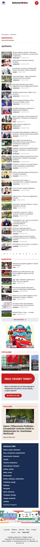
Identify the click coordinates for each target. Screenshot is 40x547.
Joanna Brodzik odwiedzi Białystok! (23, 188)
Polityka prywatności (14, 537)
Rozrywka (6, 488)
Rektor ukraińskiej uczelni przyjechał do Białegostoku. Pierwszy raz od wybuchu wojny (25, 118)
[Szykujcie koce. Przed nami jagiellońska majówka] (6, 198)
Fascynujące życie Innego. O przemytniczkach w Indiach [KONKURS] (24, 181)
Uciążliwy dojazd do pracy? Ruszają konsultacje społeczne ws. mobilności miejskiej (24, 237)
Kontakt (33, 530)
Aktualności (15, 136)
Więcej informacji (9, 437)
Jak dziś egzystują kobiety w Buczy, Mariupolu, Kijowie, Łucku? (23, 101)
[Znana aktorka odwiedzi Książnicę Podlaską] (6, 63)
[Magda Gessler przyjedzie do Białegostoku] (6, 126)
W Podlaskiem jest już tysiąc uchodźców (25, 244)
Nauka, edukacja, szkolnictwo (13, 479)
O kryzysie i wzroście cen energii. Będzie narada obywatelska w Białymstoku (25, 165)
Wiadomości (13, 34)
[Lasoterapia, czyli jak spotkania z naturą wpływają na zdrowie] (6, 206)
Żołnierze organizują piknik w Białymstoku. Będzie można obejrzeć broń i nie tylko (24, 229)
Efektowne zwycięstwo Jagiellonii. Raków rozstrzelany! (25, 264)
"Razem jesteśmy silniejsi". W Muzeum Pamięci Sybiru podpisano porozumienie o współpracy (25, 54)
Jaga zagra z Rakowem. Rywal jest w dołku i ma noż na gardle (23, 280)
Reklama (6, 485)
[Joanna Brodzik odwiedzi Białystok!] (6, 190)
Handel (5, 459)
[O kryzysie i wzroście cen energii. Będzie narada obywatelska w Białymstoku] (6, 166)
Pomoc (13, 532)
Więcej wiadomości (19, 319)
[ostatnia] (36, 254)
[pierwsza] (4, 254)
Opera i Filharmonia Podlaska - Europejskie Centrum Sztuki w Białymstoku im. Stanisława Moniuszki (19, 430)
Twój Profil (25, 532)
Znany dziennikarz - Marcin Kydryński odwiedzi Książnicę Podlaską (24, 77)
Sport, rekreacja (8, 492)
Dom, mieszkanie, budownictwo (14, 453)
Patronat (21, 530)
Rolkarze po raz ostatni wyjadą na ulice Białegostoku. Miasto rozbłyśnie (24, 296)
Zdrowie (15, 72)
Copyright (8, 539)
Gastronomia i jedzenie (11, 456)
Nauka (14, 121)
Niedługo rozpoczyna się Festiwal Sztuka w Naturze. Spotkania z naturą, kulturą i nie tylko (25, 150)
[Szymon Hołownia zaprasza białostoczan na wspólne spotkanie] (6, 174)
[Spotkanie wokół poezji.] (6, 95)
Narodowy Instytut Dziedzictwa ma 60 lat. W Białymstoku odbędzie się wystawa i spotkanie (25, 158)
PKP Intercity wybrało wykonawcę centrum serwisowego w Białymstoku (24, 288)
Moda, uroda (7, 472)
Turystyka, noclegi (9, 495)
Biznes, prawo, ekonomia (11, 450)
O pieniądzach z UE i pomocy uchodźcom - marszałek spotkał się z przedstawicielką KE (25, 221)
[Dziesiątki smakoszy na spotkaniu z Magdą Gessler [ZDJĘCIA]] (6, 111)
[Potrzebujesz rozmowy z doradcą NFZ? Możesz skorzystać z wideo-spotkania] (6, 71)
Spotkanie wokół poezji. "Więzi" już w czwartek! (24, 93)
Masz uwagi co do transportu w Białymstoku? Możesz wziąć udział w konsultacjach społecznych (23, 142)
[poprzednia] (7, 254)
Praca (27, 530)
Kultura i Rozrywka (16, 57)
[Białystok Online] (20, 3)
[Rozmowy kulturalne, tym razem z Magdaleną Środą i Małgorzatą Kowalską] (6, 87)
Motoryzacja (7, 476)
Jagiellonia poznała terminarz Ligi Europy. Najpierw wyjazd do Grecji (23, 272)
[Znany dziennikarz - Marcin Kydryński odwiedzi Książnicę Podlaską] (6, 79)
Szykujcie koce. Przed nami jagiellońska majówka (24, 197)
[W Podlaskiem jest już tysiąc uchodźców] (6, 246)
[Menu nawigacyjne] (37, 3)
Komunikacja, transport (11, 466)
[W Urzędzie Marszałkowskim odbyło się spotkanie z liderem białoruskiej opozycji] (6, 134)
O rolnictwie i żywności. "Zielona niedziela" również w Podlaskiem (22, 213)
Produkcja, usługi (9, 482)
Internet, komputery (10, 463)
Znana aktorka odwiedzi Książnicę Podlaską (23, 61)
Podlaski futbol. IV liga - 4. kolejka (23, 312)
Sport (14, 200)
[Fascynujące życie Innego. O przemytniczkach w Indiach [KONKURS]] (6, 182)
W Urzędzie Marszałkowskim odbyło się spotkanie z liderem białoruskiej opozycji (25, 133)
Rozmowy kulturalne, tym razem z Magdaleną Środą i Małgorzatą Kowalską (25, 85)
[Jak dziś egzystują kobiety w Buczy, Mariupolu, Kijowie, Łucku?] (6, 103)
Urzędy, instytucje (9, 498)
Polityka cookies (27, 537)
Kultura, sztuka (8, 469)
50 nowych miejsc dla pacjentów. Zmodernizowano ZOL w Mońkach (23, 304)
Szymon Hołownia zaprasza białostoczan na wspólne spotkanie (25, 173)
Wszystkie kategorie (10, 505)
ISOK (18, 532)
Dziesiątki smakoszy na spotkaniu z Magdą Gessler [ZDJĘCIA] (23, 109)
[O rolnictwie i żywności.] (6, 214)
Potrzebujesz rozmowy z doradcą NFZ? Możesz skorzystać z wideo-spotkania (24, 69)
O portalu (7, 530)
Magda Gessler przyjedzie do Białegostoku (21, 125)
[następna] (32, 254)
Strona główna (5, 34)
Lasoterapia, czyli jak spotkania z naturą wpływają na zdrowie (24, 205)
